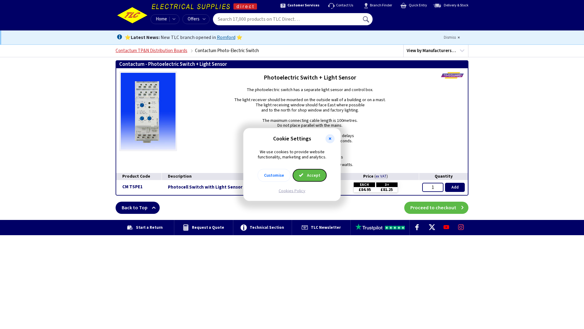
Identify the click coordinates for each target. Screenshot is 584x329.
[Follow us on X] (431, 227)
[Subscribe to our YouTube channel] (446, 227)
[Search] (366, 19)
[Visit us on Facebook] (417, 227)
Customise (274, 175)
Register (400, 21)
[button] (330, 138)
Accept (313, 175)
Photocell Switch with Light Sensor (205, 187)
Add (455, 187)
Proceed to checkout (433, 207)
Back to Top (135, 207)
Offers (194, 19)
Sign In (405, 17)
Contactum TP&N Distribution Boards (151, 51)
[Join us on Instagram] (461, 227)
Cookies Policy (292, 191)
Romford (226, 37)
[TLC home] (132, 15)
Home (161, 19)
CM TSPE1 (132, 187)
